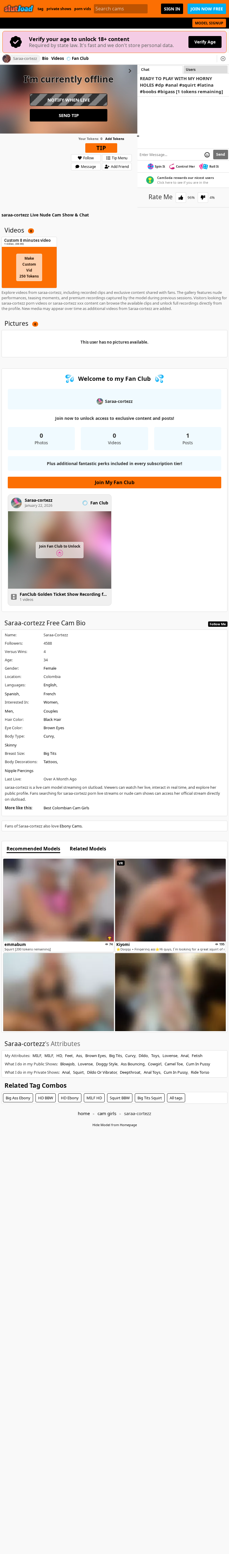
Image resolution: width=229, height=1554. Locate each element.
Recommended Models (33, 849)
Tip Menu (119, 157)
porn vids (82, 8)
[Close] (223, 58)
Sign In (172, 9)
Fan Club (80, 58)
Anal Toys (152, 1072)
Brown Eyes (54, 727)
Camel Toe (174, 1064)
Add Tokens (114, 138)
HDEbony (70, 1098)
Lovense (170, 1055)
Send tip (69, 115)
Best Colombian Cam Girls (66, 807)
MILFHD (94, 1098)
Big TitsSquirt (149, 1098)
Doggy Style (106, 1064)
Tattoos (50, 761)
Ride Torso (200, 1072)
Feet (69, 1055)
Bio (45, 58)
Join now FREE (207, 9)
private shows (59, 8)
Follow (88, 157)
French (50, 693)
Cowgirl (154, 1064)
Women (51, 702)
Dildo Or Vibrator (102, 1072)
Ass (79, 1055)
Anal (184, 1055)
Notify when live (68, 100)
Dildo (143, 1055)
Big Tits (50, 753)
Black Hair (52, 719)
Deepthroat (130, 1072)
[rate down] (203, 197)
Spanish (12, 693)
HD (59, 1055)
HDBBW (45, 1098)
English (50, 685)
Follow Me (218, 624)
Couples (51, 711)
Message (88, 166)
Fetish (197, 1055)
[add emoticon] (207, 154)
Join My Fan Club (114, 482)
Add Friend (120, 166)
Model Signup (209, 23)
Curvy (49, 736)
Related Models (88, 849)
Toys (155, 1055)
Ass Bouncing (133, 1064)
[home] (19, 8)
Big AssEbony (18, 1098)
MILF (37, 1055)
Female (50, 668)
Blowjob (67, 1064)
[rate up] (181, 197)
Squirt (78, 1072)
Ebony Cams (71, 826)
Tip (101, 148)
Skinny (11, 745)
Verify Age (205, 42)
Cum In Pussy (198, 1064)
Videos (57, 58)
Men (9, 711)
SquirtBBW (120, 1098)
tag (41, 8)
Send (220, 154)
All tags (176, 1098)
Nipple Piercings (19, 770)
